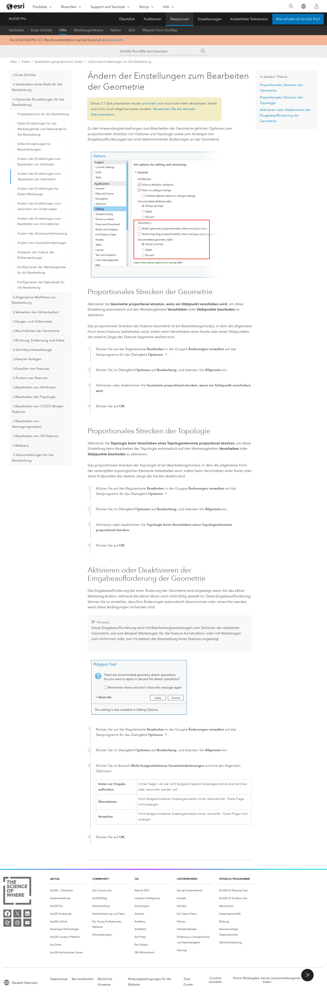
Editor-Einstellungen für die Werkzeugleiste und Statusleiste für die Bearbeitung (42, 129)
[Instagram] (17, 923)
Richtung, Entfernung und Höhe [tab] (40, 340)
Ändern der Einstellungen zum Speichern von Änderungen (39, 206)
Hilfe (63, 30)
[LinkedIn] (27, 914)
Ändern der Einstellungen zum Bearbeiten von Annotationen (39, 221)
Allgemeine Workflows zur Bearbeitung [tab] (34, 300)
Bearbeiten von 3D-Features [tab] (37, 436)
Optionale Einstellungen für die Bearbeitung (119, 62)
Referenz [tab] (22, 446)
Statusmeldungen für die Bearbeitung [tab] (33, 457)
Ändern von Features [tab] (31, 378)
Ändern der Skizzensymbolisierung (42, 233)
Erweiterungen (210, 19)
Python (115, 30)
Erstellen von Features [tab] (32, 369)
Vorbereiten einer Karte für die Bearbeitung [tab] (37, 87)
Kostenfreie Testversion (249, 19)
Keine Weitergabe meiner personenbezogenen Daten (267, 980)
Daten (26, 62)
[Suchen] (291, 6)
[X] (17, 914)
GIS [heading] (137, 878)
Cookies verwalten (215, 980)
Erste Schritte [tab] (25, 75)
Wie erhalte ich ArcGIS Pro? (298, 19)
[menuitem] (67, 890)
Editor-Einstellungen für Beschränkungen (34, 146)
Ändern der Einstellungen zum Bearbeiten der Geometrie (39, 176)
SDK (131, 30)
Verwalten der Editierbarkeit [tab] (37, 312)
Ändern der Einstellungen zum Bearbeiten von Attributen (39, 161)
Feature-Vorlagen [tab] (28, 359)
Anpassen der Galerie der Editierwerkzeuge (35, 255)
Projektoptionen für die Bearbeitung (43, 114)
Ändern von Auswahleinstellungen (41, 243)
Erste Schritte (41, 30)
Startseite (16, 30)
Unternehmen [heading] (187, 878)
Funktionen (152, 19)
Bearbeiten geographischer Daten (59, 62)
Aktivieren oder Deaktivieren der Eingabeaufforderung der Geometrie (285, 115)
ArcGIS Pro (17, 18)
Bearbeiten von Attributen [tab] (35, 387)
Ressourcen (179, 19)
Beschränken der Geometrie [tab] (37, 331)
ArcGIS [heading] (55, 878)
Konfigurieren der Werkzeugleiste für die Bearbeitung (41, 270)
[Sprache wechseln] (303, 6)
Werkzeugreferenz (88, 30)
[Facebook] (7, 914)
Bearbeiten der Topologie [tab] (35, 397)
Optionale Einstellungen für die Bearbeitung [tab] (38, 102)
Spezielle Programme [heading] (234, 878)
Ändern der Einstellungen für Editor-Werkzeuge (38, 191)
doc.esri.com (112, 40)
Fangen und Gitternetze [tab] (33, 321)
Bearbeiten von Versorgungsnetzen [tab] (27, 424)
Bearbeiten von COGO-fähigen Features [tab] (38, 409)
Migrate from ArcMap (160, 30)
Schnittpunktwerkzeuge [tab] (33, 350)
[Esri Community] (7, 923)
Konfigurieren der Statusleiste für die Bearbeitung (40, 285)
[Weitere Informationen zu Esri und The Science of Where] (17, 891)
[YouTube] (27, 923)
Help (13, 62)
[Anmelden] (316, 6)
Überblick (127, 19)
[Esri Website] (15, 6)
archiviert (149, 103)
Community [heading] (100, 878)
